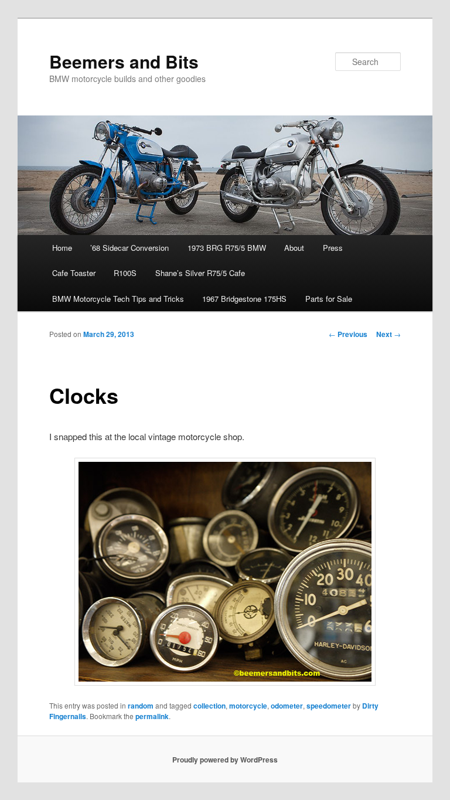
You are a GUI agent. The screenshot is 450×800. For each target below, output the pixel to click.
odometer (287, 705)
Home (62, 247)
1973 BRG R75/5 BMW (227, 247)
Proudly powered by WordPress (225, 759)
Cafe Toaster (74, 272)
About (294, 247)
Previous (348, 334)
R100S (125, 272)
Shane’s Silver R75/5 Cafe (200, 272)
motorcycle (248, 705)
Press (333, 247)
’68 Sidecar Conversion (129, 247)
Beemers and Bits (124, 61)
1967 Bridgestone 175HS (244, 298)
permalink (152, 716)
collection (209, 705)
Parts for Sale (328, 298)
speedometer (328, 705)
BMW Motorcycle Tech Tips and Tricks (118, 298)
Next (388, 334)
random (141, 705)
